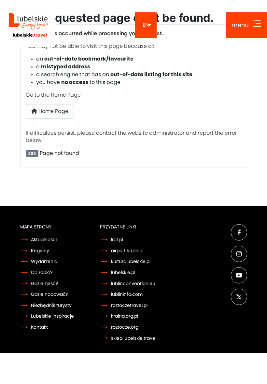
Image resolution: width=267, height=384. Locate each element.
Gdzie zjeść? (44, 283)
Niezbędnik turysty (51, 305)
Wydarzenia (44, 261)
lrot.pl (117, 239)
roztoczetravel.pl (129, 305)
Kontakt (39, 327)
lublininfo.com (127, 294)
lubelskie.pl (123, 272)
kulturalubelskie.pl (130, 261)
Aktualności (44, 239)
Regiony (40, 250)
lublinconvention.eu (133, 283)
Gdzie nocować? (49, 294)
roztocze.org (124, 327)
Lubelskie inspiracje (52, 316)
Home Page (52, 111)
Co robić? (41, 272)
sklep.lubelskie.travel (133, 338)
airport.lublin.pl (127, 250)
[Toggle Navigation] (246, 25)
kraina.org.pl (124, 316)
